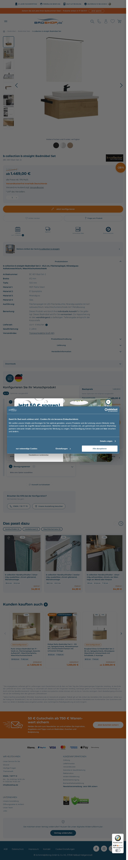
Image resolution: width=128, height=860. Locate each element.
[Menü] (122, 835)
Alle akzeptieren (100, 449)
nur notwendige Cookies (26, 449)
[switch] (117, 850)
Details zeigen (106, 441)
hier (105, 429)
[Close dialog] (108, 402)
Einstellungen (62, 449)
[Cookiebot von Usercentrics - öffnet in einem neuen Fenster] (107, 410)
